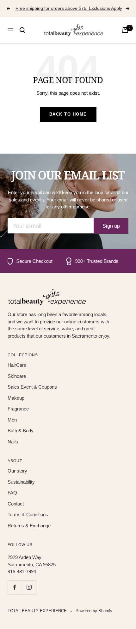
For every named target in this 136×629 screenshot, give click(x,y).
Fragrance (18, 408)
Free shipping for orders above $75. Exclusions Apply (68, 8)
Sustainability (21, 482)
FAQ (12, 492)
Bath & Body (21, 430)
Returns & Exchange (29, 525)
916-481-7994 (22, 571)
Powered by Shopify (94, 610)
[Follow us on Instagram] (29, 587)
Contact (16, 503)
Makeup (16, 398)
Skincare (17, 376)
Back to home (68, 114)
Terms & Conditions (28, 514)
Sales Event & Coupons (32, 387)
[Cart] (125, 30)
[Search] (22, 30)
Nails (13, 441)
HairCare (17, 365)
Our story (17, 470)
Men (12, 420)
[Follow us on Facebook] (15, 587)
